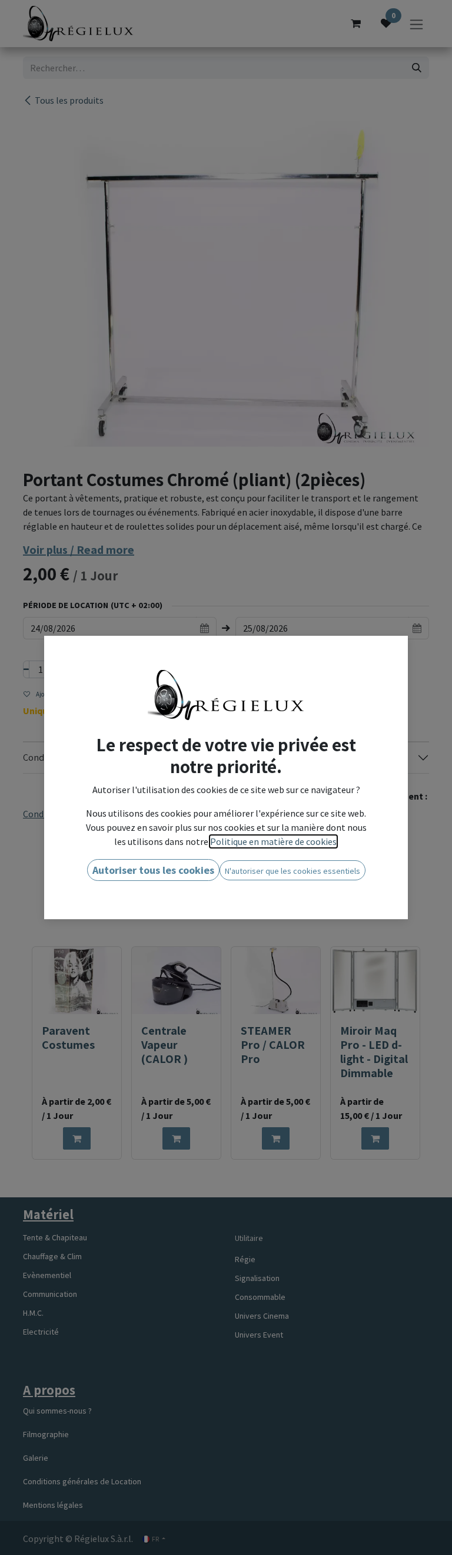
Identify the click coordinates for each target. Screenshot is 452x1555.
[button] (153, 870)
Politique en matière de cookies (273, 841)
